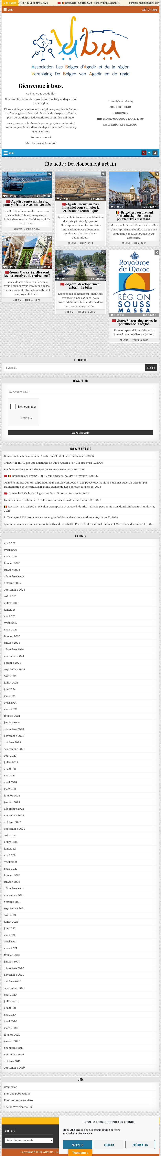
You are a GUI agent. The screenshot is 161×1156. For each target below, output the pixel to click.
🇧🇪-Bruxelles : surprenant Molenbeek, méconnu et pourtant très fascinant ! (134, 215)
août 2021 (10, 915)
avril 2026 (10, 549)
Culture (143, 185)
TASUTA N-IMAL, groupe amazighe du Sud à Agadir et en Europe (44, 462)
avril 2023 (10, 782)
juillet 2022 (11, 841)
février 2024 (12, 715)
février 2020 (12, 1034)
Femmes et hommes (27, 185)
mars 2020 (11, 1028)
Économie (94, 181)
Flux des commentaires (18, 1100)
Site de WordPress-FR (18, 1107)
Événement (143, 193)
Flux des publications (17, 1093)
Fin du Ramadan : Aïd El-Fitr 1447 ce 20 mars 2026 (35, 469)
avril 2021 (10, 941)
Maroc (40, 189)
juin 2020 (10, 1007)
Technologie (73, 189)
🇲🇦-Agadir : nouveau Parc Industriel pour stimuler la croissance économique (80, 207)
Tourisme (92, 189)
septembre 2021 (14, 908)
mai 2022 (10, 855)
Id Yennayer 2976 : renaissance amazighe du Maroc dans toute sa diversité (51, 517)
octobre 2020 (12, 981)
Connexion (10, 1086)
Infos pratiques (21, 189)
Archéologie (124, 259)
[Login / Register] (149, 152)
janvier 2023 (12, 802)
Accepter (77, 1144)
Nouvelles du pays (142, 201)
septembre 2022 (14, 828)
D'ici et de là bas (28, 181)
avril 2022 (10, 862)
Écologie (148, 189)
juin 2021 (9, 928)
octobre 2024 (12, 662)
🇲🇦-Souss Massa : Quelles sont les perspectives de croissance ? (27, 274)
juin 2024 (10, 689)
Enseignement (143, 272)
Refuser (109, 1144)
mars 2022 (10, 868)
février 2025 (12, 636)
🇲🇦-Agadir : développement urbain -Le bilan (80, 285)
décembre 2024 (14, 649)
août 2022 (10, 835)
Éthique (121, 276)
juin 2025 (10, 609)
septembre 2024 (14, 669)
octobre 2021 (12, 901)
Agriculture (15, 245)
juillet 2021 (11, 921)
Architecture (121, 181)
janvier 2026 (12, 569)
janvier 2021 (12, 961)
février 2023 (12, 795)
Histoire (149, 197)
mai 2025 (10, 616)
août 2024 (10, 675)
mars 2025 (10, 629)
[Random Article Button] (144, 152)
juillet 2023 (11, 762)
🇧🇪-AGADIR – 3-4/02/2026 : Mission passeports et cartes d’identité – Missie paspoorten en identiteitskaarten (72, 506)
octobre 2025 (12, 583)
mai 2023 (10, 775)
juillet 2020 (11, 1001)
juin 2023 (10, 769)
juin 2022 (10, 848)
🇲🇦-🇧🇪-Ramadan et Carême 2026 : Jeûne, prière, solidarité (40, 475)
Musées (121, 201)
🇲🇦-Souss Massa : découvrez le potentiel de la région (134, 322)
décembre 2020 (14, 968)
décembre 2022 (14, 808)
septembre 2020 (14, 988)
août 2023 (10, 755)
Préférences (140, 1144)
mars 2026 (10, 556)
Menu (10, 10)
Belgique (152, 181)
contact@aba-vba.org (120, 101)
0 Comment (44, 196)
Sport (28, 193)
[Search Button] (155, 152)
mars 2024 (10, 709)
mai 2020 (10, 1014)
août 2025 (10, 596)
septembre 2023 (14, 749)
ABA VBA (18, 229)
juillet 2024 (11, 682)
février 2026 (12, 563)
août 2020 (10, 994)
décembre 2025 (14, 576)
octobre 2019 (12, 1061)
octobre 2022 (12, 822)
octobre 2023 (12, 742)
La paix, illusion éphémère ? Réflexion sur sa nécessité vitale (42, 500)
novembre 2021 (14, 895)
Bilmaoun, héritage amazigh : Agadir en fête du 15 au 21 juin (41, 456)
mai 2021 (9, 935)
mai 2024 (9, 696)
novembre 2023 (14, 735)
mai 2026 (10, 543)
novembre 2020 (14, 974)
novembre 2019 (14, 1054)
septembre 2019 (14, 1067)
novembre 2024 (14, 656)
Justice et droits (143, 280)
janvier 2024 (12, 722)
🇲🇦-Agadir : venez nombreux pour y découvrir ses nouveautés (27, 203)
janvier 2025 (12, 642)
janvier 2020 (12, 1041)
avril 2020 (10, 1021)
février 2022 (12, 875)
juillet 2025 (11, 603)
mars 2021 (10, 948)
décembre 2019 (14, 1047)
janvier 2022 (12, 881)
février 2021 (12, 954)
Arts (138, 181)
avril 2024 (10, 702)
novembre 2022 (14, 815)
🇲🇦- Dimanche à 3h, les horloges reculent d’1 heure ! (36, 493)
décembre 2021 (14, 888)
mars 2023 (10, 788)
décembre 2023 (14, 729)
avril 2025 (10, 622)
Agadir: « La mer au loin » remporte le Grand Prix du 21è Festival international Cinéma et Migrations (67, 524)
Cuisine (127, 185)
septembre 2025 (14, 589)
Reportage (41, 258)
